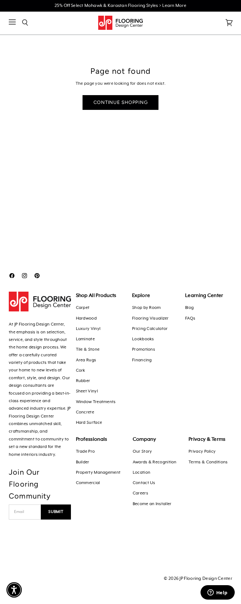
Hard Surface (89, 422)
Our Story (142, 451)
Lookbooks (143, 339)
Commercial (88, 483)
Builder (82, 462)
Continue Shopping (121, 102)
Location (141, 472)
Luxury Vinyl (88, 328)
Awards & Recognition (155, 462)
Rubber (83, 381)
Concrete (85, 412)
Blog (189, 307)
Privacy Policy (202, 451)
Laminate (85, 339)
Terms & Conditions (208, 462)
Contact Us (144, 483)
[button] (14, 590)
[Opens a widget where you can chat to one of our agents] (217, 593)
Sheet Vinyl (87, 391)
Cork (80, 370)
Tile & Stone (88, 349)
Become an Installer (152, 504)
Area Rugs (86, 360)
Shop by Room (146, 307)
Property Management (98, 472)
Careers (140, 493)
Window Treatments (96, 402)
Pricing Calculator (150, 328)
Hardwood (86, 318)
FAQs (190, 318)
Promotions (143, 349)
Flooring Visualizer (150, 318)
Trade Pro (85, 451)
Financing (142, 360)
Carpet (83, 307)
